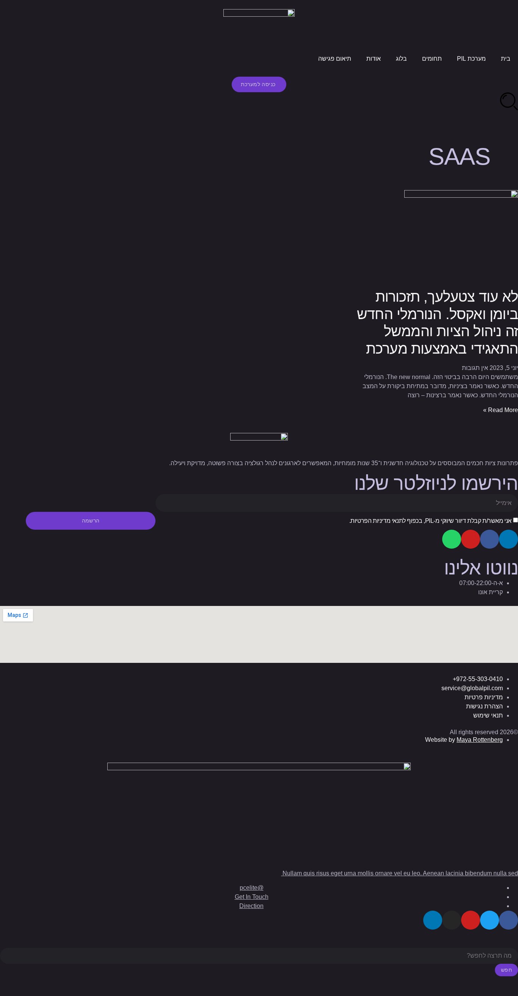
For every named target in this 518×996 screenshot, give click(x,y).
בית (505, 58)
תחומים (432, 58)
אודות (373, 58)
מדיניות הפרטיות (370, 521)
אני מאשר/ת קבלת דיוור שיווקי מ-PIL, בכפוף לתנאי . (430, 521)
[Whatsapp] (451, 539)
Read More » (500, 410)
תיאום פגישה (334, 58)
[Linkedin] (508, 539)
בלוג (401, 58)
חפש (506, 970)
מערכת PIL (471, 58)
